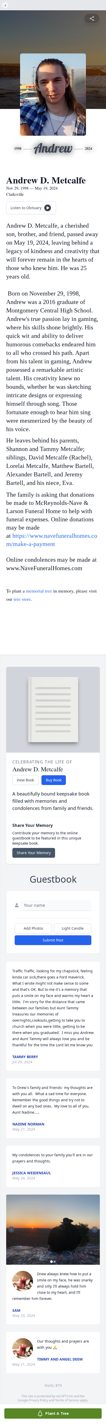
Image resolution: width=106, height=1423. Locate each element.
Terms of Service (67, 1400)
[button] (53, 1230)
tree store (22, 599)
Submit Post (53, 940)
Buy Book (53, 780)
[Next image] (95, 1229)
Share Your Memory (34, 852)
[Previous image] (11, 1229)
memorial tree (39, 591)
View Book (25, 780)
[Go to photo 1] (51, 1261)
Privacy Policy (38, 1400)
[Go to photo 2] (55, 1262)
